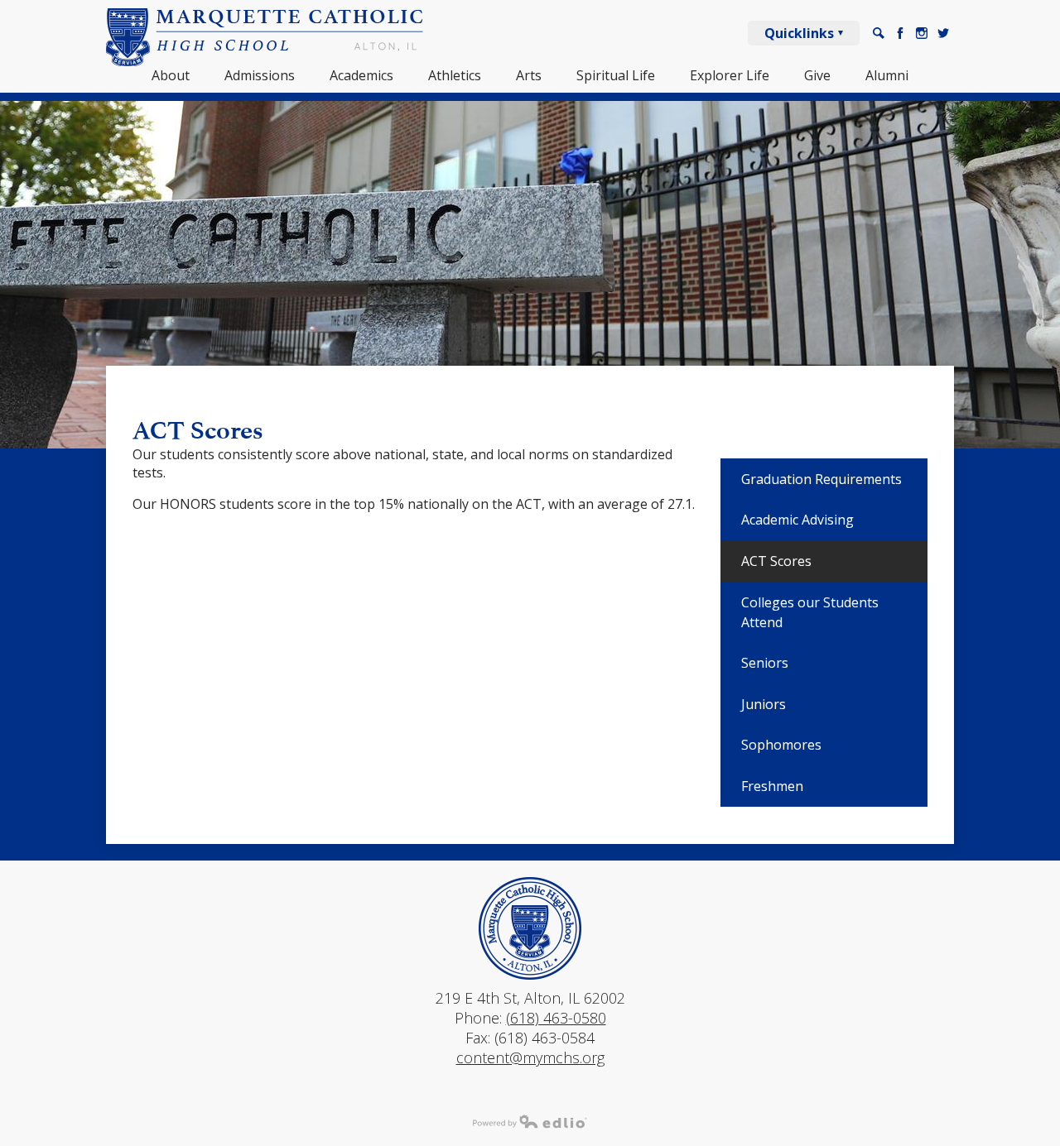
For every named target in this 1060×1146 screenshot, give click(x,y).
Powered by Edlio (530, 1121)
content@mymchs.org (530, 1057)
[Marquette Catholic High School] (265, 37)
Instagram (922, 33)
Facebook (900, 33)
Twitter (943, 33)
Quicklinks (799, 33)
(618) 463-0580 (556, 1018)
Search (878, 33)
